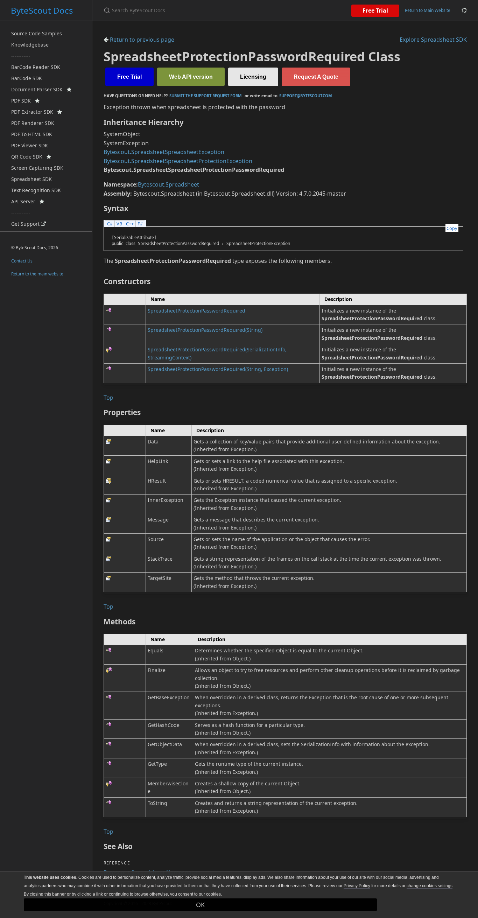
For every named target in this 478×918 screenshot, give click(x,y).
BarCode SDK (26, 78)
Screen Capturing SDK (37, 167)
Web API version (191, 77)
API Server (25, 201)
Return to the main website (37, 274)
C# (110, 223)
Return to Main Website (427, 10)
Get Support (26, 223)
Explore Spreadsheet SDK (433, 39)
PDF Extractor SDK (34, 111)
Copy (452, 228)
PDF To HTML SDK (31, 134)
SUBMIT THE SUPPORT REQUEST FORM (205, 95)
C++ (130, 223)
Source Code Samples (36, 33)
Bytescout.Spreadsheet (168, 184)
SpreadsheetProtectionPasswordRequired (196, 310)
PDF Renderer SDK (32, 123)
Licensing (253, 77)
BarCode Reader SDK (35, 67)
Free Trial (375, 10)
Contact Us (22, 261)
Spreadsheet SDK (31, 179)
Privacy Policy (357, 885)
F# (140, 223)
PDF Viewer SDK (29, 145)
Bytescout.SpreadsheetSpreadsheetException (164, 152)
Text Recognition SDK (36, 190)
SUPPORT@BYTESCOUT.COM (305, 95)
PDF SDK (23, 100)
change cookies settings (429, 885)
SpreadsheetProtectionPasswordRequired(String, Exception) (218, 369)
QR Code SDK (29, 156)
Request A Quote (316, 77)
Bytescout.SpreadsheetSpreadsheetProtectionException (178, 161)
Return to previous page (141, 39)
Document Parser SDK (39, 89)
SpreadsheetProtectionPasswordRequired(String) (205, 330)
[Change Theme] (464, 10)
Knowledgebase (30, 44)
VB (119, 223)
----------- (20, 55)
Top (108, 397)
